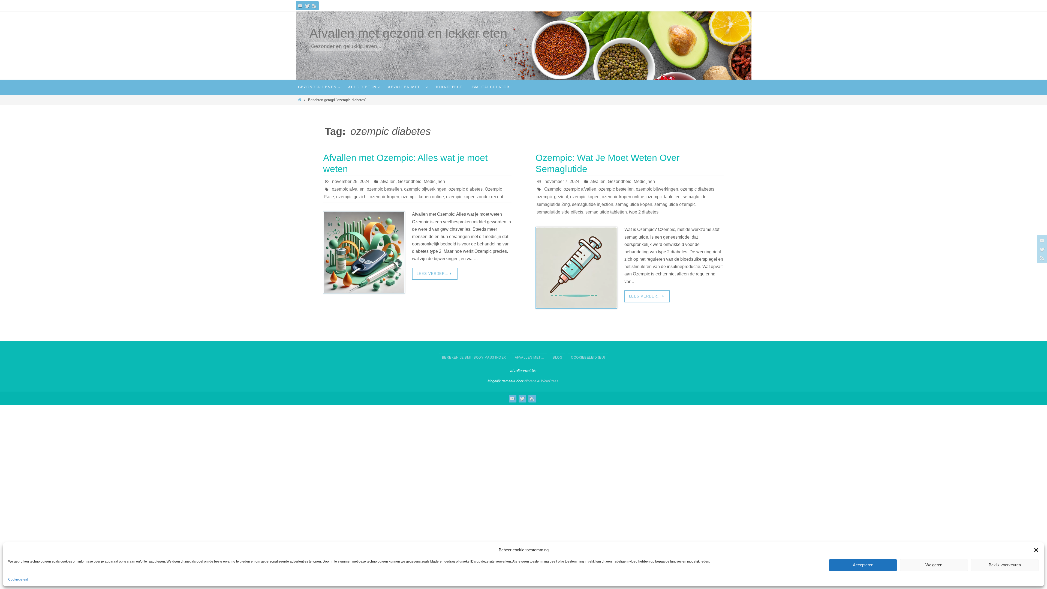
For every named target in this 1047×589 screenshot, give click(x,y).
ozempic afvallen (348, 189)
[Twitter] (307, 5)
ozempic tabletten (663, 196)
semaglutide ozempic (675, 204)
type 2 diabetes (643, 212)
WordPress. (550, 381)
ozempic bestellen (384, 189)
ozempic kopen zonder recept (474, 196)
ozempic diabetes (466, 189)
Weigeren (933, 565)
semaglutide (694, 196)
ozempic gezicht (352, 196)
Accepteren (863, 565)
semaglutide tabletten (606, 212)
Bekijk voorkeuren (1005, 565)
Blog (557, 357)
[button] (1036, 550)
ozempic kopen (384, 196)
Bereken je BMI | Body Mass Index (474, 357)
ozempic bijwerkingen (425, 189)
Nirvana (530, 381)
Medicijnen (434, 181)
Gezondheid (410, 181)
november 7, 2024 (561, 181)
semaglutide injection (592, 204)
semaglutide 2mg (553, 204)
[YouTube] (300, 5)
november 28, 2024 (350, 181)
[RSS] (314, 5)
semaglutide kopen (633, 204)
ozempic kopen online (422, 196)
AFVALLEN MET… (529, 357)
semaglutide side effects (560, 212)
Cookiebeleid (18, 579)
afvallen (388, 181)
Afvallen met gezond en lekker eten (408, 33)
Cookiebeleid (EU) (588, 357)
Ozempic (552, 189)
